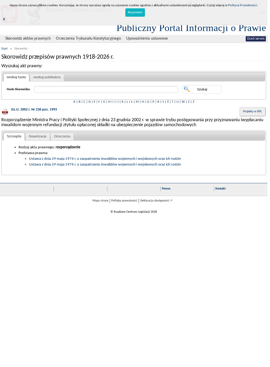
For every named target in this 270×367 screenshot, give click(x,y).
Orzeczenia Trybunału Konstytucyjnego (88, 38)
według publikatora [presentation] (47, 77)
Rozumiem (135, 12)
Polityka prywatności (124, 200)
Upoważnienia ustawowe (147, 38)
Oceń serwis (256, 39)
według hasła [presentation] (16, 77)
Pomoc (166, 188)
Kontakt (220, 188)
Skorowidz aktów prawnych (28, 38)
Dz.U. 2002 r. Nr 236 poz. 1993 (34, 110)
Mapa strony (100, 200)
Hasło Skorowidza (18, 89)
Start (4, 48)
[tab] (16, 77)
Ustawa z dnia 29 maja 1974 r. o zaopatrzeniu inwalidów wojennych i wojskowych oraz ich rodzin (105, 159)
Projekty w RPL (252, 111)
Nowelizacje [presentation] (37, 136)
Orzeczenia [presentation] (62, 136)
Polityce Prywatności (242, 5)
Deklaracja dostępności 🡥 (156, 200)
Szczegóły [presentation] (14, 136)
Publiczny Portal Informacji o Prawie (191, 27)
